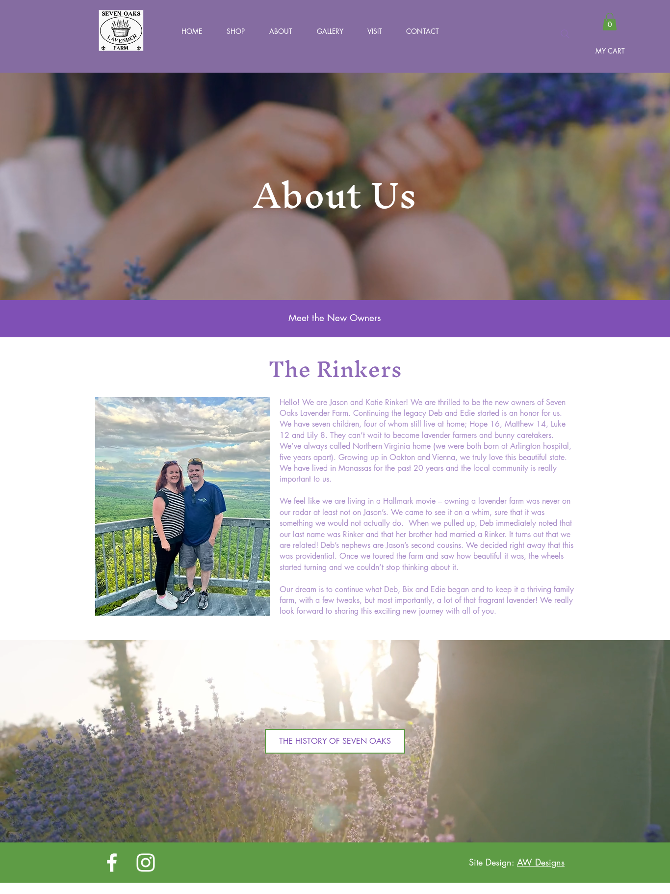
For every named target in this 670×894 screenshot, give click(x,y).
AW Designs (541, 862)
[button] (230, 31)
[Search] (565, 34)
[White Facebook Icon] (112, 862)
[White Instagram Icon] (145, 862)
